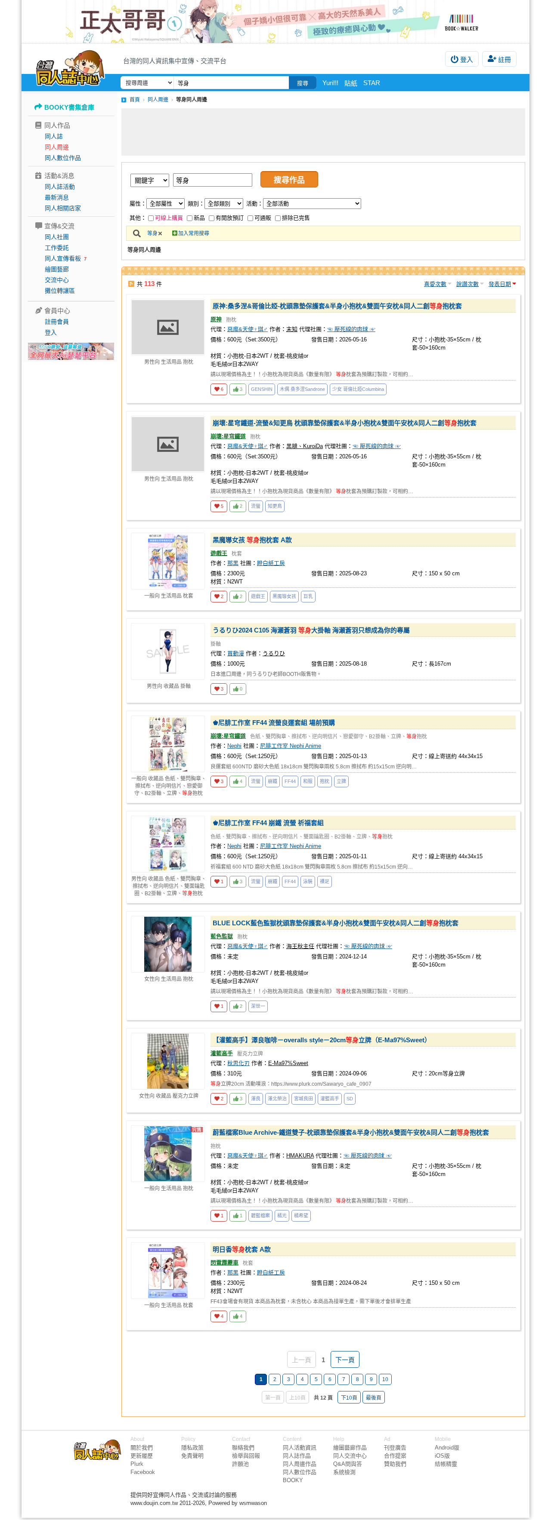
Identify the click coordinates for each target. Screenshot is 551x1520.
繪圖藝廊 (57, 269)
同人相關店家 (63, 208)
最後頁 (373, 1398)
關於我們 (141, 1447)
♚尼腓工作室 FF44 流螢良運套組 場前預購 (274, 722)
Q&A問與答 (347, 1464)
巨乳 (308, 596)
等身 (152, 233)
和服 (308, 781)
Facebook (142, 1472)
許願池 (240, 1464)
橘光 (282, 1215)
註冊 (504, 59)
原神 (216, 319)
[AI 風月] (71, 355)
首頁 (135, 100)
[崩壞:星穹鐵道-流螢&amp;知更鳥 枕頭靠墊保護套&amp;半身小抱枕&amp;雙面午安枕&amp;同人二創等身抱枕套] (168, 444)
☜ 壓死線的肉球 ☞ (351, 329)
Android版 (447, 1447)
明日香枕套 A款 (242, 1249)
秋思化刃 (238, 1063)
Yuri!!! (330, 82)
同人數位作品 (63, 157)
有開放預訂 (230, 218)
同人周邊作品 (299, 1464)
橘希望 (301, 1215)
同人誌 (54, 136)
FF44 (290, 781)
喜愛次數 (435, 284)
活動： (254, 203)
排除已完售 (296, 218)
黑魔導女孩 (284, 596)
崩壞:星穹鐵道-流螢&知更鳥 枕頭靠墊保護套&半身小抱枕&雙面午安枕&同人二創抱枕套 (345, 423)
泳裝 (308, 881)
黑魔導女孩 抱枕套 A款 (252, 540)
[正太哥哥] (275, 21)
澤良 (255, 1098)
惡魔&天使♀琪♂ (247, 329)
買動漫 (235, 653)
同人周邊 (57, 147)
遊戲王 (218, 553)
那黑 (232, 563)
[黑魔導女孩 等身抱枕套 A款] (168, 561)
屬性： (138, 203)
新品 (199, 218)
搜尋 (302, 83)
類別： (196, 203)
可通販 (262, 218)
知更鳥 (275, 506)
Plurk (136, 1464)
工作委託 (57, 247)
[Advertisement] (323, 132)
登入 (466, 59)
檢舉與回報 (246, 1455)
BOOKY (293, 1480)
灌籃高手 (221, 1053)
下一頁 (345, 1359)
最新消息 (57, 197)
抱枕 (324, 781)
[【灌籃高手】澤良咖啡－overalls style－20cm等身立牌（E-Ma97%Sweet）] (168, 1061)
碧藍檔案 (260, 1215)
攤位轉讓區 (60, 290)
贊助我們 (395, 1464)
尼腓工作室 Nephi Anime (290, 746)
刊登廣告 (395, 1447)
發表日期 (500, 284)
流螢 (255, 506)
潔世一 (258, 1006)
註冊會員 (57, 321)
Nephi (234, 746)
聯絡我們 (243, 1447)
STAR (371, 82)
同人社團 (57, 236)
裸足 (324, 881)
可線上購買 (169, 218)
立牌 (341, 781)
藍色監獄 (221, 936)
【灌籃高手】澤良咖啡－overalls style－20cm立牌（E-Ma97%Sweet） (322, 1040)
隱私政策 (192, 1447)
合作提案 (395, 1455)
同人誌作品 (297, 1455)
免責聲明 (192, 1455)
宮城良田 (303, 1098)
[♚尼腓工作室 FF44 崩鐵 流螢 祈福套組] (168, 844)
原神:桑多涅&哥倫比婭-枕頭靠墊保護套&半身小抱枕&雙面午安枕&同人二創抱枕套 (337, 306)
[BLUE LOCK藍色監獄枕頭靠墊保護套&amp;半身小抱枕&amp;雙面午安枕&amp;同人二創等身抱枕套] (168, 944)
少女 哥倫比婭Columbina (358, 389)
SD (350, 1098)
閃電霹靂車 (224, 1262)
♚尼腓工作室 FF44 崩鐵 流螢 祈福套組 (268, 822)
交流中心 (57, 279)
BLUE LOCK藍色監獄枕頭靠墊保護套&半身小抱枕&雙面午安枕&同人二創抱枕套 (335, 923)
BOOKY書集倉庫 (69, 107)
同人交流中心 (350, 1455)
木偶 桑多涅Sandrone (302, 389)
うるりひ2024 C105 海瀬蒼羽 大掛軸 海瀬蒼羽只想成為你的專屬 (311, 630)
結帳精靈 (446, 1464)
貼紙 (350, 83)
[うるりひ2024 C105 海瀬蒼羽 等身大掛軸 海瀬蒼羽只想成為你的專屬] (168, 651)
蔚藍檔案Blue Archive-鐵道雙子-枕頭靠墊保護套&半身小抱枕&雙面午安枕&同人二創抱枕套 (351, 1132)
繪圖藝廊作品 (350, 1447)
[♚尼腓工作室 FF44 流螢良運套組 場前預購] (168, 743)
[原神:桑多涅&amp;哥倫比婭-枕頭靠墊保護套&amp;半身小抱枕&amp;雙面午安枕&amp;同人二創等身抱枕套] (168, 327)
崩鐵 (272, 781)
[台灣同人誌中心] (70, 66)
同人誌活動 (60, 186)
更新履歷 (141, 1455)
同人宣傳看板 (63, 258)
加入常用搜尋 (193, 233)
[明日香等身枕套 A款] (168, 1270)
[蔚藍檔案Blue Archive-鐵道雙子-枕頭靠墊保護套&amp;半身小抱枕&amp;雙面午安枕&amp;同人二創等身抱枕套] (168, 1153)
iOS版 (442, 1455)
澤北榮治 (277, 1098)
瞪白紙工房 (271, 563)
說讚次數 (467, 284)
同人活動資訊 (299, 1447)
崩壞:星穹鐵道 (228, 436)
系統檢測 (344, 1472)
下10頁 (349, 1398)
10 (385, 1379)
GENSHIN (261, 389)
